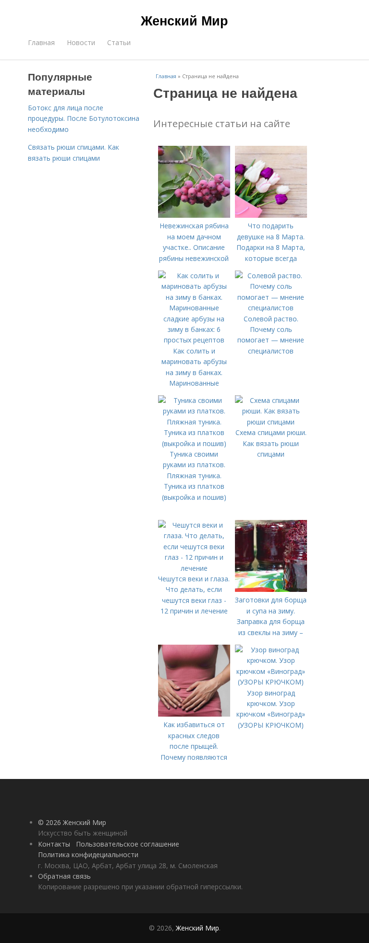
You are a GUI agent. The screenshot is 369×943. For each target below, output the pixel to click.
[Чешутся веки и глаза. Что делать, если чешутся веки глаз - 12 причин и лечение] (194, 568)
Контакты (54, 844)
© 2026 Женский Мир (72, 822)
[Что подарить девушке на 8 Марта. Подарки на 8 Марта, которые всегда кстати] (271, 215)
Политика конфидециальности (88, 854)
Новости (81, 42)
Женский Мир (184, 20)
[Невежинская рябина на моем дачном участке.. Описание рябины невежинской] (194, 215)
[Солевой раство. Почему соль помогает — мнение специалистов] (271, 307)
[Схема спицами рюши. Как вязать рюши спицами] (271, 421)
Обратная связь (64, 876)
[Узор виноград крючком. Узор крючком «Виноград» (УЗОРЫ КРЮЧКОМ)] (271, 681)
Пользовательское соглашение (127, 844)
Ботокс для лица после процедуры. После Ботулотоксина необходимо (83, 118)
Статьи (119, 42)
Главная (41, 42)
